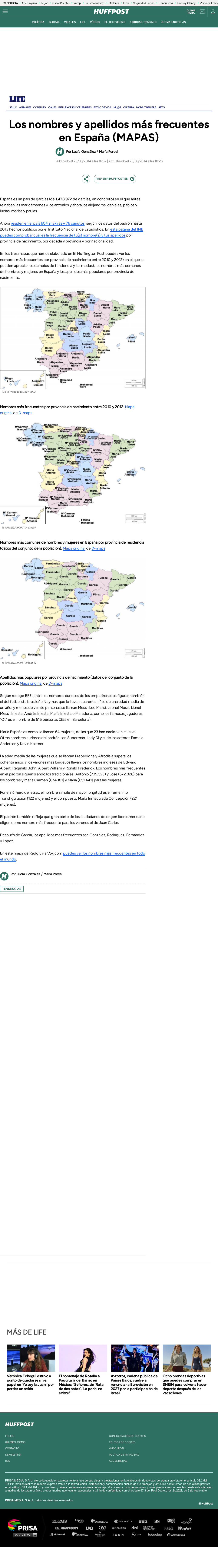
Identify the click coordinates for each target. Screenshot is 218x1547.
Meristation (176, 1534)
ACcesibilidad (118, 1460)
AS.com (157, 1521)
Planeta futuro (167, 1527)
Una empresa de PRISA (24, 1525)
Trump (77, 3)
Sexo (161, 107)
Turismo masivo (94, 3)
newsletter (13, 1454)
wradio (103, 1527)
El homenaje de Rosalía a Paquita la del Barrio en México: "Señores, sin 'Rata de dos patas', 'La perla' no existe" (81, 1384)
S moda (137, 1534)
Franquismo (165, 3)
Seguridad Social (143, 3)
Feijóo (44, 3)
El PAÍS (62, 1521)
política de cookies (122, 1442)
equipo (9, 1435)
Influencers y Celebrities (74, 107)
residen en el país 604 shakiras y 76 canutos (48, 223)
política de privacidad (124, 1454)
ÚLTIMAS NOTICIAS (173, 22)
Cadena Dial (136, 1527)
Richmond (59, 1534)
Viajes (52, 107)
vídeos (95, 22)
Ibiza (126, 3)
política (38, 22)
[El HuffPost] (111, 11)
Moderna (80, 1534)
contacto (12, 1448)
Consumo (39, 107)
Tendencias (11, 889)
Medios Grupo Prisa (24, 1535)
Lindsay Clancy (186, 3)
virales (70, 22)
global (54, 22)
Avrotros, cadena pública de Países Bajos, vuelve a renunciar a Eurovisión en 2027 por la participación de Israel (134, 1384)
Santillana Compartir (125, 1521)
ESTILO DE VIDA (102, 107)
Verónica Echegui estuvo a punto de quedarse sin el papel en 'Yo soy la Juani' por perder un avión (30, 1382)
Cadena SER (143, 1521)
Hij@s (117, 107)
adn (171, 1521)
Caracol (186, 1521)
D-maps (25, 412)
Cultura (128, 107)
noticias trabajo (143, 22)
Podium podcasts (101, 1534)
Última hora (191, 11)
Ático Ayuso (29, 3)
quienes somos (15, 1442)
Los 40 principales (82, 1521)
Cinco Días (119, 1527)
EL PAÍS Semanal (152, 1527)
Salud (13, 107)
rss (7, 1460)
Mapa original (74, 548)
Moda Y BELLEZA (146, 107)
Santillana (102, 1521)
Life (17, 99)
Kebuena (182, 1527)
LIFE (83, 22)
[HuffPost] (19, 1423)
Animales (25, 107)
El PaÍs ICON (119, 1534)
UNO (91, 1527)
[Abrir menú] (5, 11)
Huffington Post (68, 1527)
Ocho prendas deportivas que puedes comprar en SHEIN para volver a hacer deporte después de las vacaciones (185, 1384)
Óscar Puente (60, 3)
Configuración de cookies (127, 1435)
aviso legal (117, 1448)
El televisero (115, 22)
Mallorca (114, 3)
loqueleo (156, 1534)
